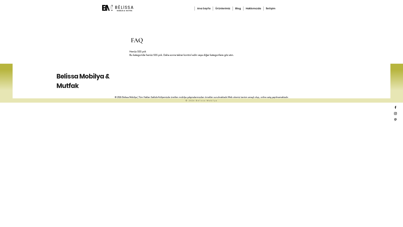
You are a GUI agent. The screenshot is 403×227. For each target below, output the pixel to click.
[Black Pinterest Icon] (395, 120)
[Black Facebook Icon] (395, 107)
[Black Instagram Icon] (395, 113)
